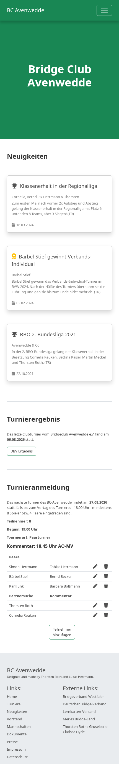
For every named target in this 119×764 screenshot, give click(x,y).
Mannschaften (19, 726)
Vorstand (14, 718)
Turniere (13, 703)
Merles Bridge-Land (79, 718)
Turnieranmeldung (38, 487)
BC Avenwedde (25, 10)
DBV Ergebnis (22, 451)
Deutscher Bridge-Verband (85, 703)
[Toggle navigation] (104, 10)
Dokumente (17, 733)
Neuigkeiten (17, 711)
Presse (12, 741)
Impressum (16, 749)
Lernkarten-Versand (79, 711)
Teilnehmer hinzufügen (62, 632)
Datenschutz (17, 756)
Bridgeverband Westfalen (84, 696)
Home (12, 696)
